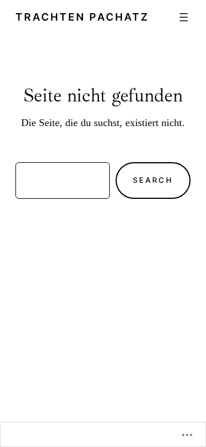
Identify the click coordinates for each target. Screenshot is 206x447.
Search (153, 180)
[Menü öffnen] (184, 17)
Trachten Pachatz (82, 16)
